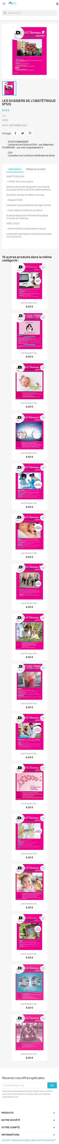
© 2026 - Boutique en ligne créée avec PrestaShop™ (29, 1140)
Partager (15, 133)
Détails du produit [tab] (36, 169)
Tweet (22, 133)
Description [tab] (15, 169)
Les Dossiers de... (29, 302)
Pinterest (30, 133)
